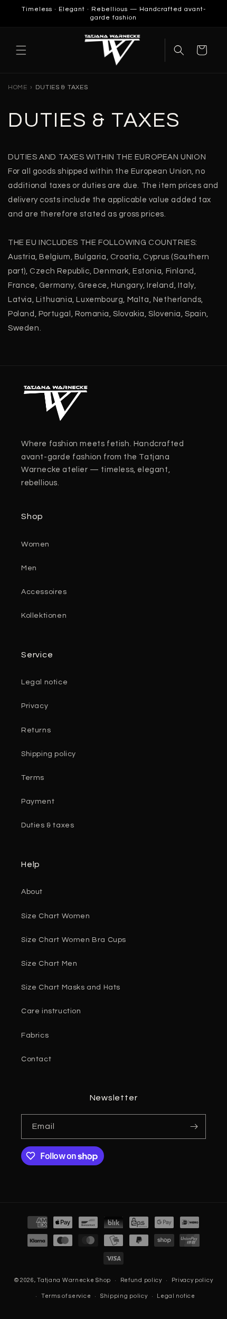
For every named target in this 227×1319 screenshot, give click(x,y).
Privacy (34, 706)
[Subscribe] (193, 1126)
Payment (37, 801)
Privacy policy (192, 1280)
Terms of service (66, 1296)
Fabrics (35, 1035)
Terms (32, 777)
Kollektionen (44, 615)
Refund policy (141, 1280)
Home (17, 87)
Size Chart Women (55, 916)
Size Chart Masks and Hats (70, 987)
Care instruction (51, 1011)
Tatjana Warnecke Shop (74, 1280)
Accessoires (44, 592)
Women (35, 544)
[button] (21, 50)
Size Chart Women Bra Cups (73, 940)
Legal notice (44, 682)
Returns (36, 730)
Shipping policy (48, 754)
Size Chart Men (49, 963)
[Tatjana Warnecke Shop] (112, 50)
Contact (36, 1059)
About (32, 892)
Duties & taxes (47, 825)
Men (29, 568)
